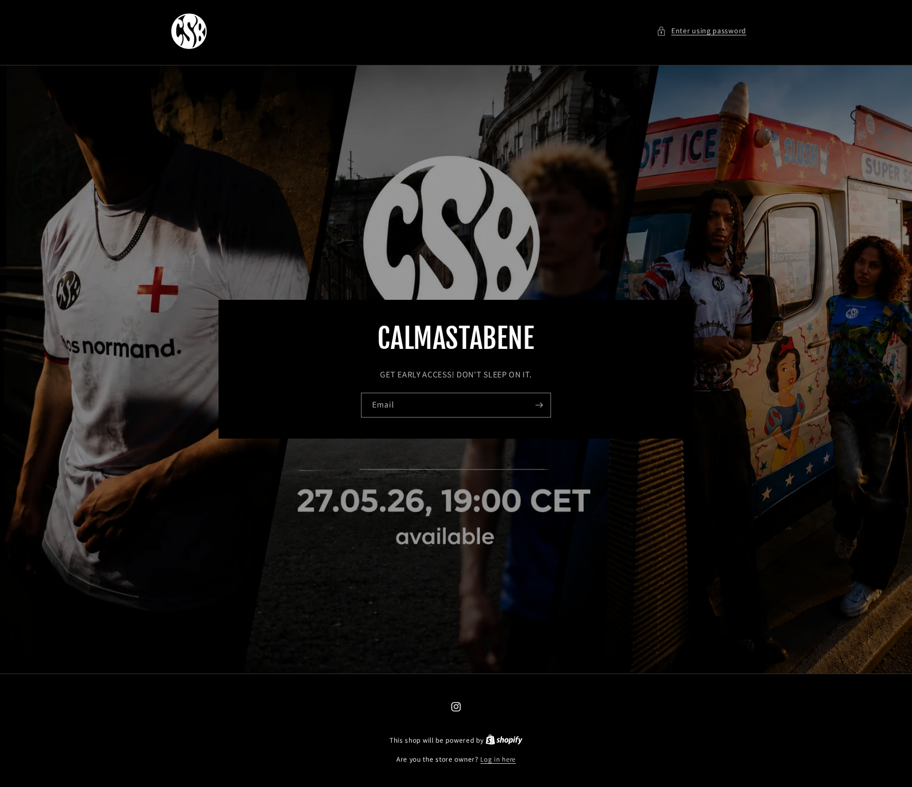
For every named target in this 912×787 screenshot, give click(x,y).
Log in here (498, 759)
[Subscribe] (538, 405)
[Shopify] (504, 740)
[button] (701, 30)
